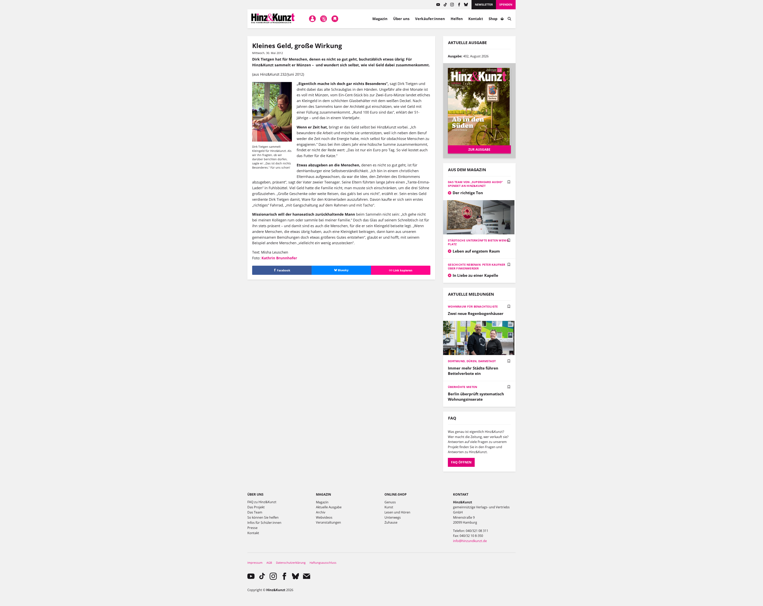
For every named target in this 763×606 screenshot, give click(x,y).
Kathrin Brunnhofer (279, 258)
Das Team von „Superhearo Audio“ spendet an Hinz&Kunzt (475, 184)
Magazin (380, 18)
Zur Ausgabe (479, 149)
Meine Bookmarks (335, 19)
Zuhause (390, 522)
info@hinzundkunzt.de (470, 541)
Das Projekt (256, 507)
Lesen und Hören (397, 512)
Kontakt (475, 18)
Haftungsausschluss (323, 563)
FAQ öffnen (461, 462)
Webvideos (324, 517)
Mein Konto (312, 19)
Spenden (505, 4)
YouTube (438, 4)
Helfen (457, 18)
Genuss (390, 502)
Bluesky (466, 4)
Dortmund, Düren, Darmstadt (472, 361)
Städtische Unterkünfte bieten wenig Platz (478, 242)
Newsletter (484, 4)
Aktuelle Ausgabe (329, 507)
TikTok (445, 4)
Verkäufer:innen (430, 18)
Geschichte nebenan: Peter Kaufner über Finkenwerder (476, 266)
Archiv (320, 512)
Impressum (254, 563)
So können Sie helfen (263, 517)
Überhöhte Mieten (462, 387)
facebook (459, 4)
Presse (252, 528)
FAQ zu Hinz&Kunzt (261, 502)
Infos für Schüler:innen (264, 522)
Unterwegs (392, 517)
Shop (493, 18)
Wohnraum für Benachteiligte (473, 306)
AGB (269, 563)
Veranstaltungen (328, 522)
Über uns (401, 18)
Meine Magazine (324, 19)
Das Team (254, 512)
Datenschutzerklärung (291, 563)
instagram (452, 4)
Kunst (388, 507)
